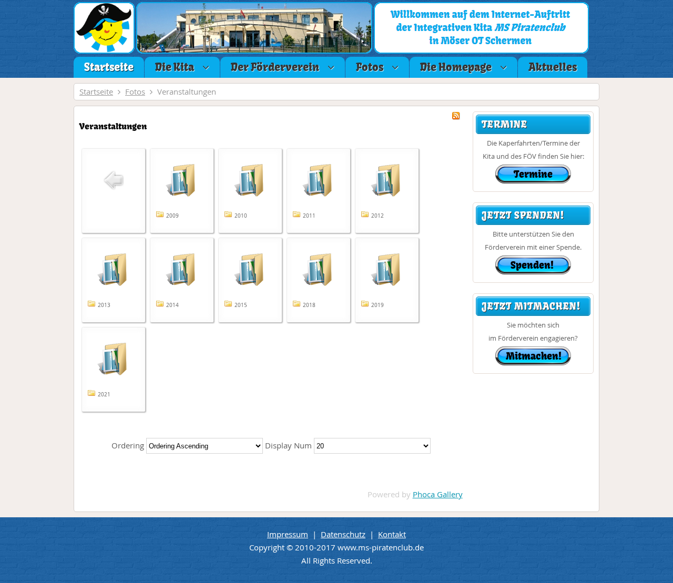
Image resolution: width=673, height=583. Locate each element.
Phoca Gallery (438, 494)
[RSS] (456, 116)
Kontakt (392, 534)
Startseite (96, 91)
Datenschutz (343, 534)
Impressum (287, 534)
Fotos (135, 91)
